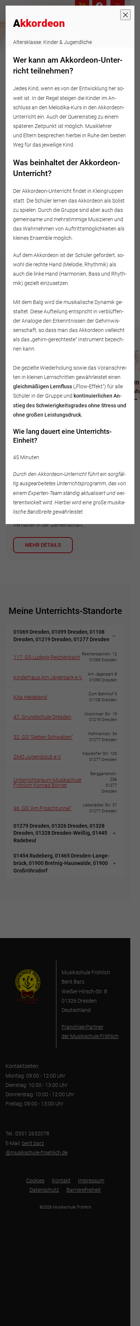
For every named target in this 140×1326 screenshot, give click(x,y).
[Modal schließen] (125, 14)
